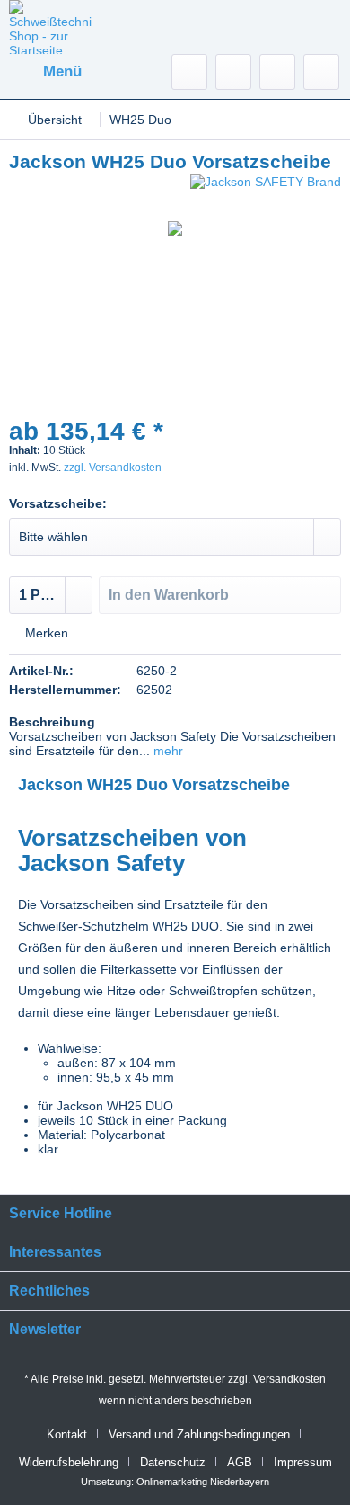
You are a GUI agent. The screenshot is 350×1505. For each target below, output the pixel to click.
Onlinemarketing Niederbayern (202, 1481)
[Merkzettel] (233, 72)
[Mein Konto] (277, 72)
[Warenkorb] (321, 72)
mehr (166, 751)
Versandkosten (289, 1379)
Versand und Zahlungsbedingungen (199, 1434)
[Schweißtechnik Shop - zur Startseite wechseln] (50, 27)
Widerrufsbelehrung (68, 1462)
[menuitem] (45, 72)
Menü (62, 71)
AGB (239, 1462)
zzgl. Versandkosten (113, 467)
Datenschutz (173, 1462)
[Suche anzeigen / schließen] (189, 72)
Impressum (303, 1462)
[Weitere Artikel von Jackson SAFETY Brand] (265, 190)
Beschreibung (52, 722)
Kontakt (67, 1434)
